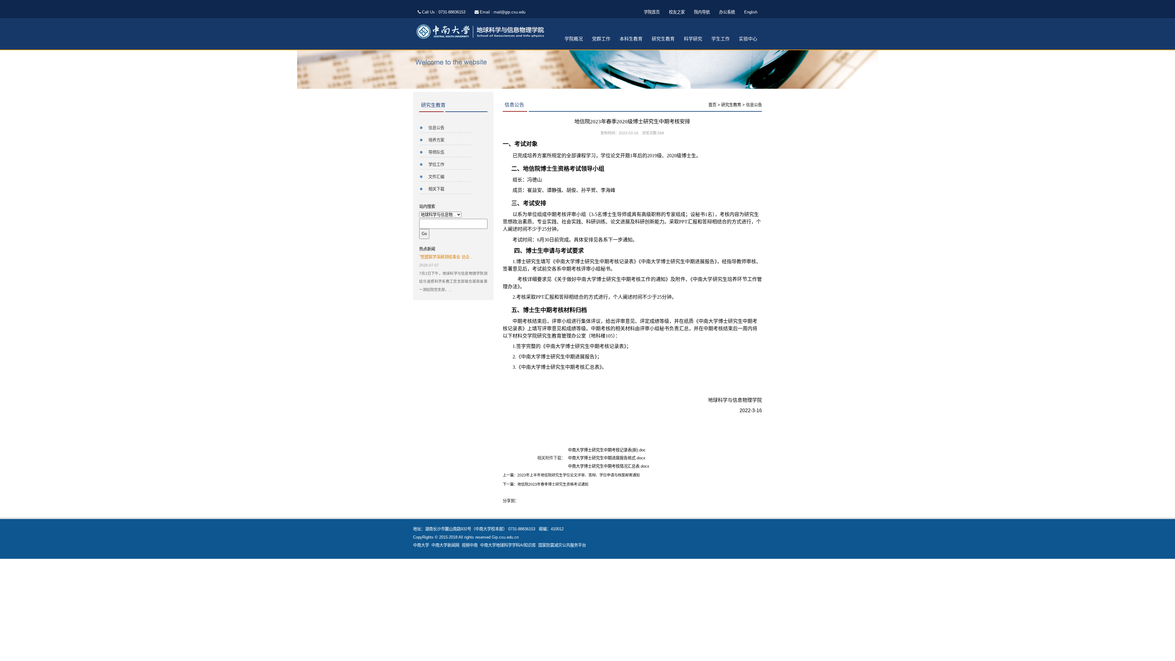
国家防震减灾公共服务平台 (562, 545)
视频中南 (470, 545)
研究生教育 (663, 38)
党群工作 (601, 38)
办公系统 (727, 12)
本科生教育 (631, 38)
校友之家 (677, 12)
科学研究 (693, 38)
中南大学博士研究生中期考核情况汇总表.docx (608, 466)
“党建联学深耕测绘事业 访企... (446, 257)
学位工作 (436, 164)
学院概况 (574, 38)
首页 (712, 105)
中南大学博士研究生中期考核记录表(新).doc (607, 450)
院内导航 (702, 12)
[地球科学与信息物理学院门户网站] (482, 32)
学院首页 (652, 12)
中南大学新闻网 (445, 545)
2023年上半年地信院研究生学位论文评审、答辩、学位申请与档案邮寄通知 (578, 475)
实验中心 (748, 38)
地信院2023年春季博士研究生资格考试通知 (552, 484)
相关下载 (436, 189)
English (750, 12)
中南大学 (421, 545)
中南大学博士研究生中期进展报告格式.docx (606, 458)
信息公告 (436, 127)
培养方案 (436, 140)
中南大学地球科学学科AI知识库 (508, 545)
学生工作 (720, 38)
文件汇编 (436, 176)
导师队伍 (436, 152)
